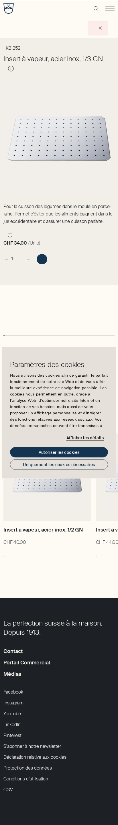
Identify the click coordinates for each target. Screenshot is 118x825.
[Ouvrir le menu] (110, 8)
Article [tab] (10, 326)
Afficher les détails (85, 437)
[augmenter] (28, 256)
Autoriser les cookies (59, 452)
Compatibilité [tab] (38, 326)
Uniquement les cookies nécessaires (59, 464)
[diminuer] (6, 256)
